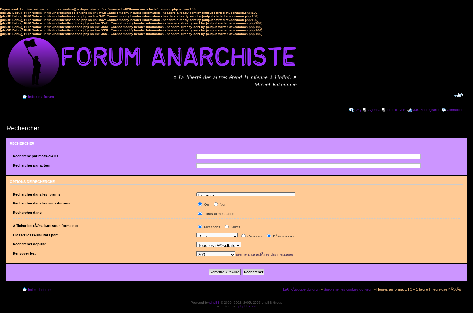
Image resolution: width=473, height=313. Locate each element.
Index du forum (41, 97)
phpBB (214, 302)
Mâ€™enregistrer (426, 110)
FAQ (357, 110)
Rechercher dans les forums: (37, 194)
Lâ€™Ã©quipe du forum (301, 289)
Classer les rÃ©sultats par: (35, 235)
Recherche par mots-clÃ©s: (36, 156)
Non (222, 204)
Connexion (455, 110)
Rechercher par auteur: (32, 165)
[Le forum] (246, 195)
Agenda (374, 110)
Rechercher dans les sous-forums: (42, 203)
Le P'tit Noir (396, 110)
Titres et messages (218, 214)
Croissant (254, 236)
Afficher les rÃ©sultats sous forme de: (45, 226)
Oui (206, 204)
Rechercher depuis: (29, 244)
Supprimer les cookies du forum (348, 289)
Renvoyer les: (24, 253)
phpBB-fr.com (248, 306)
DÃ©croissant (283, 236)
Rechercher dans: (28, 212)
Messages (211, 227)
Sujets (235, 227)
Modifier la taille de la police (458, 95)
